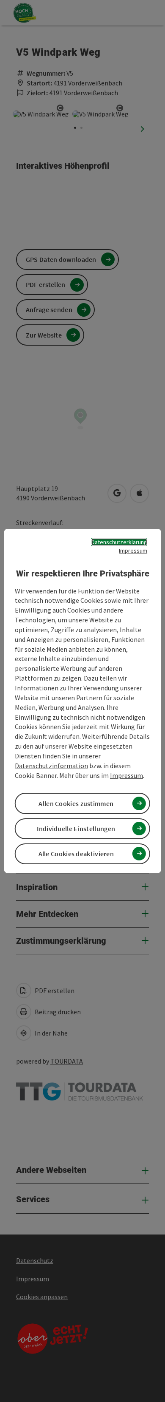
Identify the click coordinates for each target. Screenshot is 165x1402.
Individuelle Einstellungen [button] (76, 828)
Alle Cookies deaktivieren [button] (76, 853)
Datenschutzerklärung (119, 542)
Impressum (133, 550)
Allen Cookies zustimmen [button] (75, 803)
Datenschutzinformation (51, 765)
